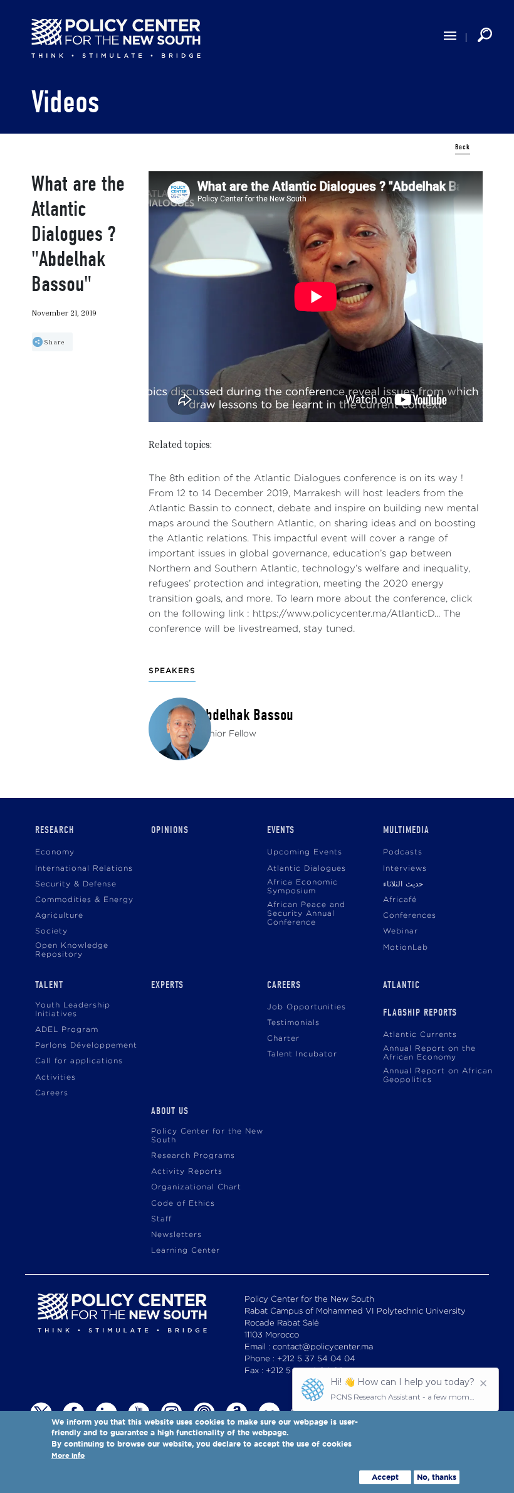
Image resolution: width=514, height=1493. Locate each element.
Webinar (400, 931)
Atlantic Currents (420, 1034)
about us (170, 1111)
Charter (283, 1038)
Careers (51, 1093)
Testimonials (293, 1022)
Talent (49, 985)
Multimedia (406, 830)
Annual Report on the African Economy (429, 1053)
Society (51, 931)
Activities (55, 1077)
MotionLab (405, 947)
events (281, 830)
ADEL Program (66, 1029)
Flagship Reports (420, 1012)
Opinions (170, 830)
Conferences (409, 915)
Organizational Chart (196, 1187)
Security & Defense (76, 884)
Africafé (400, 899)
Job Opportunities (306, 1007)
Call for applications (79, 1061)
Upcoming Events (304, 852)
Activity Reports (187, 1171)
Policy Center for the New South (207, 1136)
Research (54, 830)
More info (68, 1455)
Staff (161, 1219)
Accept (385, 1477)
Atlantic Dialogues (306, 868)
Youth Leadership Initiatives (72, 1009)
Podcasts (402, 852)
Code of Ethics (183, 1203)
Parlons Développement (86, 1045)
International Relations (84, 868)
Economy (55, 852)
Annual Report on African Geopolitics (438, 1075)
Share (54, 342)
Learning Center (185, 1250)
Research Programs (193, 1155)
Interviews (405, 868)
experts (167, 985)
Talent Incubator (302, 1054)
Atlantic (401, 985)
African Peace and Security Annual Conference (306, 913)
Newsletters (176, 1234)
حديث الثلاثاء (403, 884)
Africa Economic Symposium (302, 887)
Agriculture (59, 915)
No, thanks (436, 1477)
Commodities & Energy (84, 899)
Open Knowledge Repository (71, 950)
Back (462, 147)
